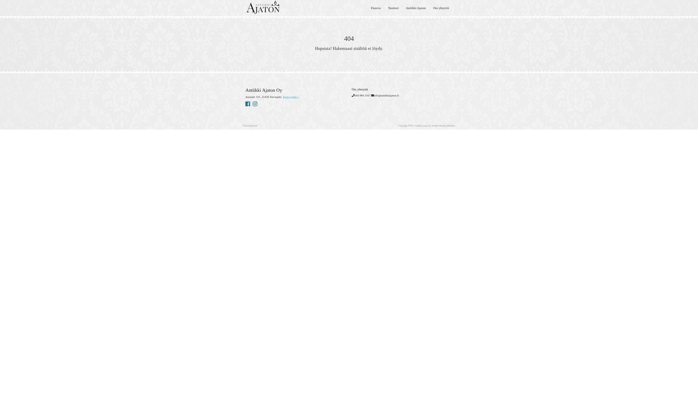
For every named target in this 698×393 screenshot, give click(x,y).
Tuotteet (393, 8)
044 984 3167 (362, 95)
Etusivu (376, 8)
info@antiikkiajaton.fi (386, 95)
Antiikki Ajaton (416, 8)
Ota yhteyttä (441, 8)
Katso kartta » (291, 97)
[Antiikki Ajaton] (278, 7)
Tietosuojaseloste (250, 125)
